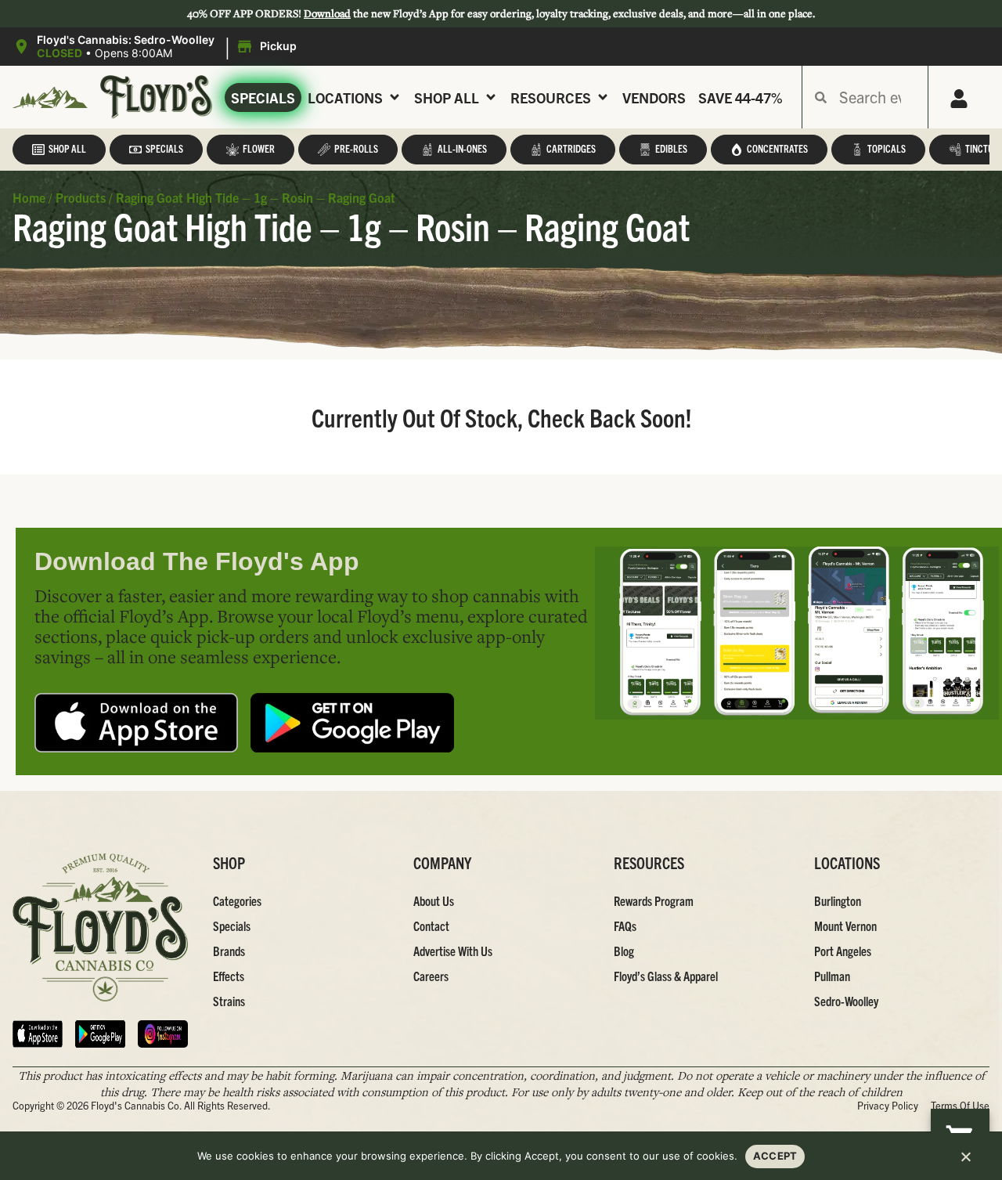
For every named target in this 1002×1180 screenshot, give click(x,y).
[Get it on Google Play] (100, 1034)
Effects (228, 975)
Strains (229, 1001)
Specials (263, 97)
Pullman (832, 975)
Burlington (837, 900)
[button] (157, 47)
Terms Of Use (960, 1105)
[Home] (100, 927)
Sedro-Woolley (846, 1001)
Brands (229, 950)
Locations (345, 97)
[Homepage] (50, 97)
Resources (550, 97)
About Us (433, 900)
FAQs (625, 925)
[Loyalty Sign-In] (959, 98)
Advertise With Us (452, 950)
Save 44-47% (740, 97)
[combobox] (877, 97)
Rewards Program (654, 900)
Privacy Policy (887, 1105)
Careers (431, 975)
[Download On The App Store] (38, 1034)
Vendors (654, 97)
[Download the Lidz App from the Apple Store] (136, 723)
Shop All (446, 97)
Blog (624, 950)
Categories (237, 900)
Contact (431, 925)
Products (81, 197)
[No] (965, 1161)
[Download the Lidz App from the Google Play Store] (352, 723)
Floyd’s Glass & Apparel (666, 975)
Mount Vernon (845, 925)
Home (29, 197)
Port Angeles (842, 950)
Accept (775, 1155)
